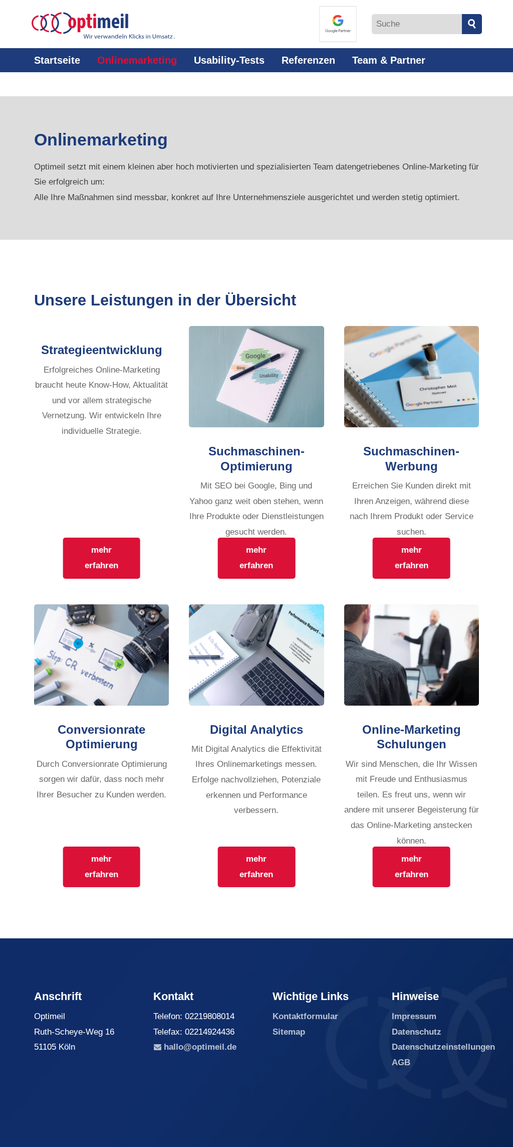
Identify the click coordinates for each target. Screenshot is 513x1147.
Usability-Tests (229, 60)
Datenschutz (416, 1032)
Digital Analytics (256, 729)
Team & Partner (388, 60)
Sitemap (289, 1032)
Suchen (472, 24)
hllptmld (198, 1047)
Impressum (414, 1016)
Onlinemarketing (137, 60)
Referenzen (308, 60)
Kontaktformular (305, 1016)
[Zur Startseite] (103, 25)
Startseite (57, 60)
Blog (108, 84)
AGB (401, 1062)
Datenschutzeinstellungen (443, 1047)
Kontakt (61, 84)
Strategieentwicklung (101, 350)
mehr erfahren (101, 557)
